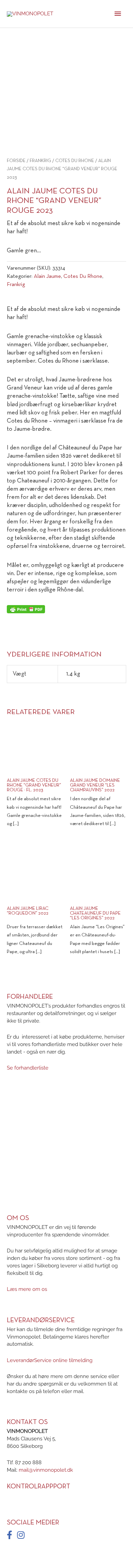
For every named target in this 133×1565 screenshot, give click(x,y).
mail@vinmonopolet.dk (46, 1470)
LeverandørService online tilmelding (49, 1360)
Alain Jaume (47, 276)
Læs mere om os (27, 1289)
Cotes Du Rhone (74, 161)
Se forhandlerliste (27, 1068)
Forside (16, 161)
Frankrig (40, 161)
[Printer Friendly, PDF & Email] (26, 609)
